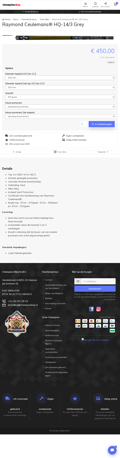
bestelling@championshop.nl (23, 304)
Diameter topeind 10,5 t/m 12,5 (21, 74)
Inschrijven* (95, 288)
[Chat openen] (112, 450)
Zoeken (95, 7)
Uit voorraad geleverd (20, 135)
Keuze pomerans (14, 103)
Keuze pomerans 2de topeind (20, 112)
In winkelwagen (103, 124)
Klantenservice (50, 271)
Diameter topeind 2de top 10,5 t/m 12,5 (25, 83)
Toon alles (44, 19)
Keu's (15, 19)
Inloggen (105, 7)
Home (7, 19)
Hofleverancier (17, 139)
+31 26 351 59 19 (18, 301)
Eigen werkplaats (75, 135)
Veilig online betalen (76, 139)
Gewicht (9, 93)
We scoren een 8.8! (19, 143)
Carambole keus (29, 19)
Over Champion (50, 317)
